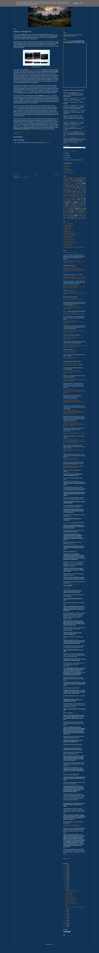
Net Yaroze (76, 198)
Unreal (84, 214)
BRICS (21, 126)
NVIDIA (64, 199)
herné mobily (81, 190)
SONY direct (76, 211)
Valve (66, 215)
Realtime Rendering (69, 236)
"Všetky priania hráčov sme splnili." (70, 459)
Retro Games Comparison (70, 234)
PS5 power (77, 205)
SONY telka (56, 34)
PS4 (64, 204)
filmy (68, 186)
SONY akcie (67, 164)
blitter (78, 98)
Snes (85, 210)
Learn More (76, 3)
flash (80, 186)
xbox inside (78, 217)
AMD (83, 177)
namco (83, 195)
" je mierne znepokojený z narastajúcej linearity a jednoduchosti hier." (74, 402)
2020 (66, 869)
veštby (71, 215)
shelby (74, 210)
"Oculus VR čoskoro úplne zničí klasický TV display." (74, 314)
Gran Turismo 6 (71, 189)
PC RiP (76, 199)
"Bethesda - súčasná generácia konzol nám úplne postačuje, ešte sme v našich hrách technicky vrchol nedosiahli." (74, 391)
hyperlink (46, 142)
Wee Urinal (65, 217)
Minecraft (67, 195)
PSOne (69, 206)
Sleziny (79, 210)
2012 (66, 878)
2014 (66, 874)
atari (81, 179)
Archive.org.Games (69, 225)
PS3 (18, 133)
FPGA (66, 187)
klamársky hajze (69, 290)
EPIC (64, 186)
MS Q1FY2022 (68, 171)
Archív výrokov (66, 858)
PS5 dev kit (65, 205)
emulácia (82, 185)
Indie (79, 191)
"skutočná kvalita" (67, 177)
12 (66, 879)
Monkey (72, 195)
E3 (68, 185)
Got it (81, 3)
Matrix (75, 193)
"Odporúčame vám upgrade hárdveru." (72, 825)
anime (68, 179)
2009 (66, 924)
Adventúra (78, 177)
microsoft (71, 194)
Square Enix (74, 212)
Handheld (65, 190)
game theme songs (69, 237)
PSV (73, 206)
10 (66, 883)
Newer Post (16, 174)
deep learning (72, 183)
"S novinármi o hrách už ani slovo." (70, 252)
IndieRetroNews (68, 228)
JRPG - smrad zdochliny (71, 897)
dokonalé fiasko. (71, 543)
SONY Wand (67, 212)
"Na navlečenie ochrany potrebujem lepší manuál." (74, 433)
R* (85, 206)
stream (83, 212)
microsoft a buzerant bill (80, 194)
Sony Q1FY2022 (68, 169)
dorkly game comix (69, 244)
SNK (65, 211)
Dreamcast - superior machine (72, 890)
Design (79, 183)
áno (66, 311)
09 (66, 885)
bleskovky (76, 180)
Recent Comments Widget (72, 142)
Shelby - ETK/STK (69, 896)
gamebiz (75, 187)
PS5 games (71, 205)
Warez (83, 215)
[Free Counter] (65, 936)
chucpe (77, 274)
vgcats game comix (69, 245)
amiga (64, 179)
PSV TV (77, 206)
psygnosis (81, 206)
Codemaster (77, 182)
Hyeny (71, 191)
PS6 (83, 205)
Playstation (65, 201)
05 (66, 911)
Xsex (74, 218)
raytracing (67, 208)
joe (69, 98)
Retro (73, 208)
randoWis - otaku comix (70, 239)
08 (66, 887)
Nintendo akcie (68, 166)
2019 (66, 871)
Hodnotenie (65, 191)
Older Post (56, 174)
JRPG (83, 191)
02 (66, 916)
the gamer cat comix (69, 241)
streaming (65, 214)
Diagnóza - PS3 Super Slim (71, 903)
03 (66, 914)
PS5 (82, 204)
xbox (74, 217)
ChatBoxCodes (66, 40)
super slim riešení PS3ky (34, 69)
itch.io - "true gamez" (69, 223)
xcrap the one (68, 218)
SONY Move (83, 211)
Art (77, 179)
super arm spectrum (80, 126)
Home (36, 174)
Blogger (52, 944)
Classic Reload (68, 226)
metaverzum (65, 194)
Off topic (70, 199)
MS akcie (66, 168)
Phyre (82, 199)
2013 (66, 876)
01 (66, 918)
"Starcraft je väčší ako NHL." (69, 358)
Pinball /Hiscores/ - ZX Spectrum (70, 150)
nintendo (81, 198)
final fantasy (74, 186)
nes (71, 198)
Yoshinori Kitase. (66, 588)
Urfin (69, 115)
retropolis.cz (67, 229)
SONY (69, 211)
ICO (76, 191)
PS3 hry (70, 202)
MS (76, 195)
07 (66, 889)
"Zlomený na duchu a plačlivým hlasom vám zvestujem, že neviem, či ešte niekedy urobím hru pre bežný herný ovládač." (73, 424)
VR (78, 215)
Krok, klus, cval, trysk (70, 899)
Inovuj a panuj (69, 892)
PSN (64, 206)
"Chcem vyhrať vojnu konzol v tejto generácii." (73, 299)
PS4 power (76, 204)
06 (66, 909)
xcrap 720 (83, 217)
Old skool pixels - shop (69, 231)
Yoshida (74, 304)
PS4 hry (70, 204)
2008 (66, 926)
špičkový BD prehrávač (72, 563)
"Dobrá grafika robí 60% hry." (69, 352)
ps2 (83, 201)
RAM (67, 905)
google (80, 187)
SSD (79, 212)
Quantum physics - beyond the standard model (75, 247)
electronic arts (76, 185)
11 (66, 881)
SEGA (69, 210)
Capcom (83, 180)
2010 (66, 922)
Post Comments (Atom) (24, 177)
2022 (66, 865)
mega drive (81, 193)
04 (66, 913)
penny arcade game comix (70, 242)
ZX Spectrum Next (80, 218)
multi (79, 195)
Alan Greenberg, (66, 522)
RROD (81, 208)
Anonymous (70, 131)
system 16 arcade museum (70, 233)
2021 (66, 867)
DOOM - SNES (69, 894)
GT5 (82, 189)
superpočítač (71, 214)
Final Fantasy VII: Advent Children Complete (75, 907)
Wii (70, 217)
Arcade (73, 179)
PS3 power (80, 202)
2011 (66, 920)
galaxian (70, 187)
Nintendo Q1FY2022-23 (70, 172)
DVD (64, 185)
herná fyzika (73, 190)
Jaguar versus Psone (70, 901)
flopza (84, 186)
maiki (69, 92)
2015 (66, 872)
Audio (71, 180)
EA (71, 185)
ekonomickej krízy (26, 91)
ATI (67, 180)
